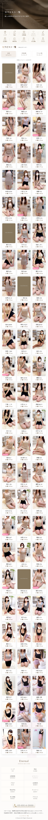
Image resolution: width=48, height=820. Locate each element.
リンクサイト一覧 (24, 816)
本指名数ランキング (24, 54)
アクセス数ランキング (39, 54)
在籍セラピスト (8, 54)
